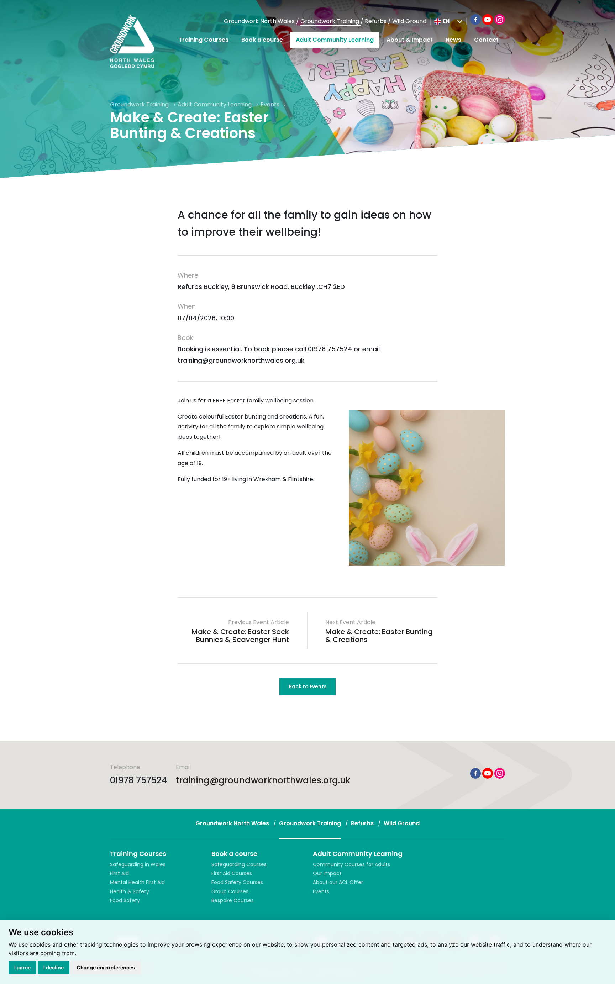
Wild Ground (409, 21)
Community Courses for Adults (351, 864)
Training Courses (203, 40)
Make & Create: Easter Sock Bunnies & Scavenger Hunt (240, 635)
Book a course (262, 40)
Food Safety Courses (237, 882)
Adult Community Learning (335, 40)
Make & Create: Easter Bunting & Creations (379, 635)
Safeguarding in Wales (137, 864)
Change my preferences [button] (106, 967)
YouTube (487, 19)
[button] (448, 21)
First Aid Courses (231, 873)
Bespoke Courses (232, 900)
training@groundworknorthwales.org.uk (263, 780)
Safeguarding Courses (239, 864)
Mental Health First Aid (137, 882)
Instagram (499, 19)
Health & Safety (129, 891)
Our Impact (327, 873)
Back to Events (308, 686)
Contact (486, 40)
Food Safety (125, 900)
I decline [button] (53, 967)
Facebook (475, 19)
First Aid (119, 873)
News (453, 40)
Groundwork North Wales (260, 21)
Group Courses (229, 891)
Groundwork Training (330, 21)
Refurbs (376, 21)
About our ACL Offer (338, 882)
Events (271, 104)
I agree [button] (22, 967)
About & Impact (410, 40)
